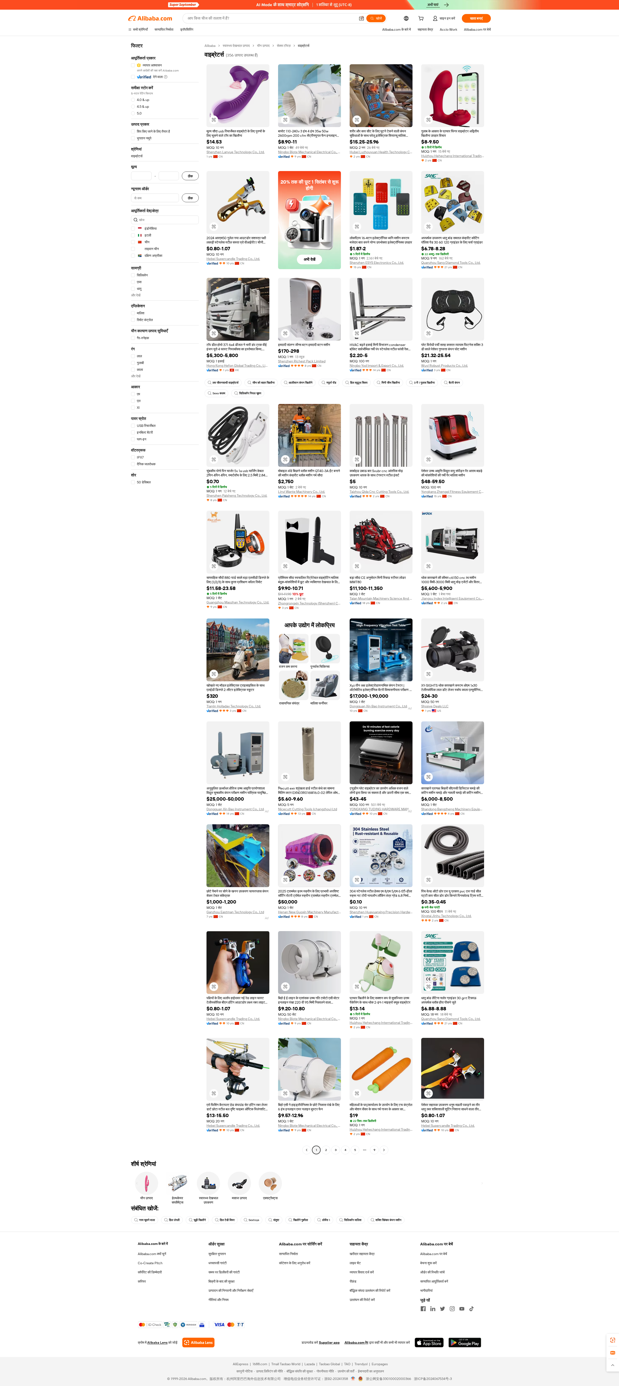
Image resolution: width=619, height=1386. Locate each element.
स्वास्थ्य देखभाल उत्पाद (236, 46)
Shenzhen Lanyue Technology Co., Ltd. (235, 152)
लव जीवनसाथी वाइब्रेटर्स (225, 382)
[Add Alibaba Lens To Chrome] (198, 1342)
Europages (380, 1364)
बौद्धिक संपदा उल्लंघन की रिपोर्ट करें (370, 1291)
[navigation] (165, 598)
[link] (612, 1340)
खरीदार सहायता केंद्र (362, 1254)
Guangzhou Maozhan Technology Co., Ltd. (237, 602)
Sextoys (254, 1220)
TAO (347, 1364)
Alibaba (210, 46)
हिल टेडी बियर (227, 1220)
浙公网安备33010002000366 (388, 1379)
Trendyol (361, 1364)
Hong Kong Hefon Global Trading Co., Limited (237, 365)
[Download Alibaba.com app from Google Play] (465, 1342)
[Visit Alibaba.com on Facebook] (423, 1309)
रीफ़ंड (353, 1281)
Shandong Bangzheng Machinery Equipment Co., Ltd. (452, 809)
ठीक (190, 176)
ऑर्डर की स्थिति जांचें (432, 1272)
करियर (142, 1281)
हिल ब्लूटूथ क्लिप (359, 382)
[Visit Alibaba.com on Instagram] (452, 1309)
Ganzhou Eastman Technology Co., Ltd (235, 912)
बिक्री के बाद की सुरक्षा (221, 1281)
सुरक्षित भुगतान (217, 1254)
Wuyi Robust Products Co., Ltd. (444, 365)
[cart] (422, 19)
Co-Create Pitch (150, 1263)
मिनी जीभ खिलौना (391, 382)
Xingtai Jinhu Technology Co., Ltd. (446, 916)
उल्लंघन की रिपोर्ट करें (362, 1300)
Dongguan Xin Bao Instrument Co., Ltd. (379, 706)
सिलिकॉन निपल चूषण (250, 393)
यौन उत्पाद (263, 46)
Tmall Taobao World (285, 1364)
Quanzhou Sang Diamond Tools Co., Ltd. (450, 263)
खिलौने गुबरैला (300, 1220)
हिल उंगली (174, 1220)
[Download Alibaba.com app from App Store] (429, 1342)
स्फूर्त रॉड (331, 382)
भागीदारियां (426, 1291)
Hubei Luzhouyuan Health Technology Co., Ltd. (381, 152)
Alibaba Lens (157, 1342)
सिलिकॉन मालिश (352, 1220)
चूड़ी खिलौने (200, 1220)
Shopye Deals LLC (435, 706)
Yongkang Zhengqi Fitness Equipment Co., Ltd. (452, 492)
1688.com (259, 1364)
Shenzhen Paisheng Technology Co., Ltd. (236, 495)
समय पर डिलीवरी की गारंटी (224, 1272)
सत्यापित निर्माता (288, 1254)
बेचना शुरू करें (428, 1263)
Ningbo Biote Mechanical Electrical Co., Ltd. (309, 152)
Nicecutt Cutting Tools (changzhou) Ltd (307, 809)
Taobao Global (329, 1364)
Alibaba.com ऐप (356, 1342)
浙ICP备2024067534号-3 (433, 1379)
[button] (361, 18)
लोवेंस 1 (326, 1220)
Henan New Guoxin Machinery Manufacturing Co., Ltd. (309, 912)
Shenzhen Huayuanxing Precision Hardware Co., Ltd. (381, 912)
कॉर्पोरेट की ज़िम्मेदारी (150, 1272)
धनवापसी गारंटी (217, 1263)
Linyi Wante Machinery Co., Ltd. (301, 492)
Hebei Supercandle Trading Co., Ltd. (233, 259)
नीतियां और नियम (218, 1300)
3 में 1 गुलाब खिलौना (424, 382)
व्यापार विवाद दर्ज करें (362, 1272)
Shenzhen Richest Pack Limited (301, 361)
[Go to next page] (384, 1150)
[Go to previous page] (306, 1150)
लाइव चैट (355, 1263)
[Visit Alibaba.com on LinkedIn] (433, 1309)
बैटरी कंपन (454, 382)
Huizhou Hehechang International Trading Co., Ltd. (452, 156)
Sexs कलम (219, 393)
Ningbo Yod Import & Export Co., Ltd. (377, 365)
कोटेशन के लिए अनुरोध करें (294, 1263)
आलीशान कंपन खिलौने (300, 382)
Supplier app (329, 1342)
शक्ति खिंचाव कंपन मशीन (388, 1220)
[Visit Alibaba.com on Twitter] (442, 1309)
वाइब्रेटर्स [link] (303, 46)
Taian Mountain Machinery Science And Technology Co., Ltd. (381, 598)
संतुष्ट (276, 1220)
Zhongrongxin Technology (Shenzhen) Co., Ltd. (309, 603)
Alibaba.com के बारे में (153, 1244)
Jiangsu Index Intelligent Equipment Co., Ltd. (452, 598)
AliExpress (240, 1364)
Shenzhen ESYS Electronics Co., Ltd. (377, 263)
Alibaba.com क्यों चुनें (152, 1254)
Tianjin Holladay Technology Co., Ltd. (233, 706)
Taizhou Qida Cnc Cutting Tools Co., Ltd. (379, 492)
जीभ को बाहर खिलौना (263, 382)
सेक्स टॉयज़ (284, 46)
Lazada (309, 1364)
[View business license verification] (353, 1378)
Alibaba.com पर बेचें (433, 1254)
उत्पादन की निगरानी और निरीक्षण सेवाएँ (230, 1291)
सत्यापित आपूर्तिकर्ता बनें (434, 1281)
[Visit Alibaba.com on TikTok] (471, 1309)
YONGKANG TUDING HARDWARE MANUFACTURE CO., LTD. (381, 809)
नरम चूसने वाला (147, 1220)
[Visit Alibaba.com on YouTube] (462, 1309)
